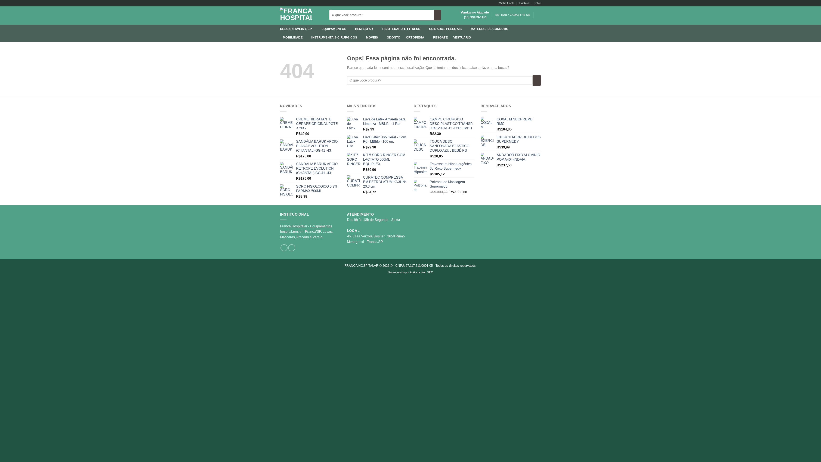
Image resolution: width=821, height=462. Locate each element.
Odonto (393, 37)
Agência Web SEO (421, 272)
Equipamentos (334, 29)
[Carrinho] (539, 15)
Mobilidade (293, 37)
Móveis (372, 37)
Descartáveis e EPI (296, 29)
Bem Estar (364, 29)
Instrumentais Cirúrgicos (334, 37)
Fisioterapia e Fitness (401, 29)
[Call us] (290, 3)
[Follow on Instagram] (282, 3)
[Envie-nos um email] (286, 3)
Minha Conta (506, 3)
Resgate (440, 37)
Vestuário (462, 37)
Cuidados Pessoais (445, 29)
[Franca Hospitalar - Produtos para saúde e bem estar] (301, 15)
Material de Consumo (489, 29)
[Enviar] (437, 15)
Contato (524, 3)
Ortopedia (415, 37)
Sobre (537, 3)
